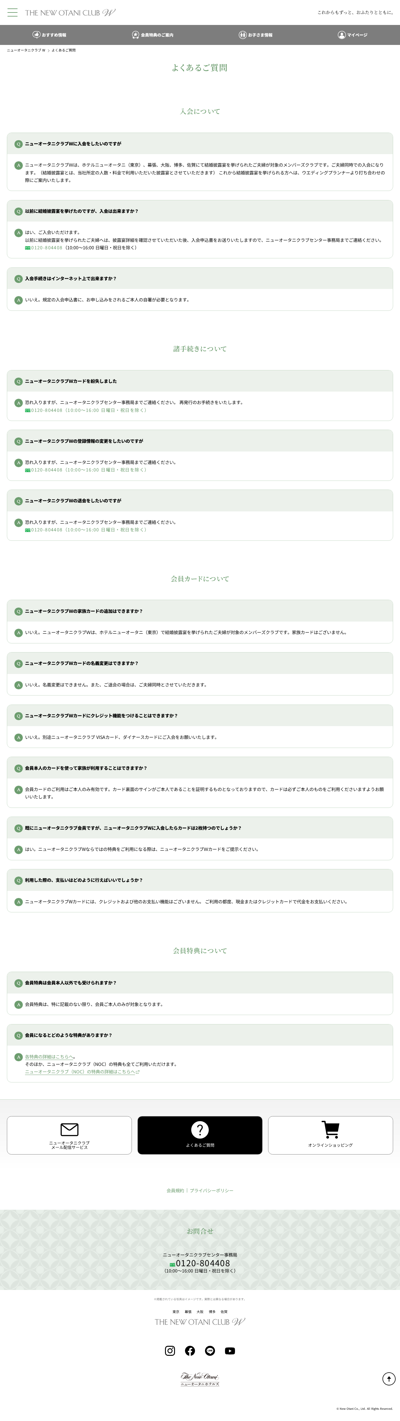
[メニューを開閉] (12, 12)
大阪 (200, 1312)
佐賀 (224, 1312)
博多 (212, 1312)
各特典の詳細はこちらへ (49, 1056)
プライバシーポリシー (211, 1190)
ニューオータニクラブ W (26, 50)
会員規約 (175, 1190)
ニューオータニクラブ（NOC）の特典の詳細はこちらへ (80, 1071)
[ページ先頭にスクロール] (389, 1378)
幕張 (188, 1312)
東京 (175, 1312)
